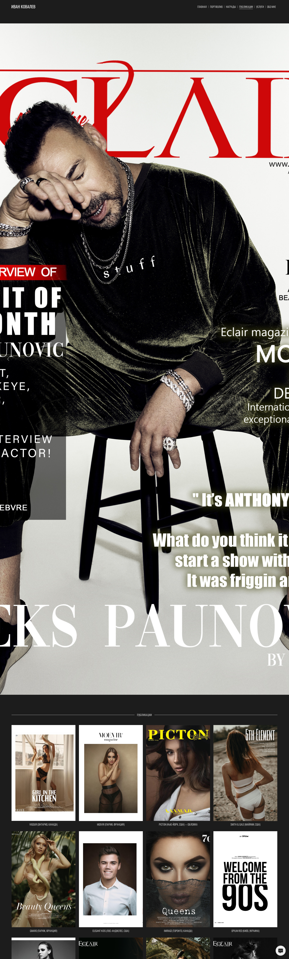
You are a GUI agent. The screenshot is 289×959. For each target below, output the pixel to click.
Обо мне (271, 7)
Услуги (260, 7)
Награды (231, 7)
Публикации (246, 7)
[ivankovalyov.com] (23, 6)
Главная (202, 7)
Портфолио (216, 7)
